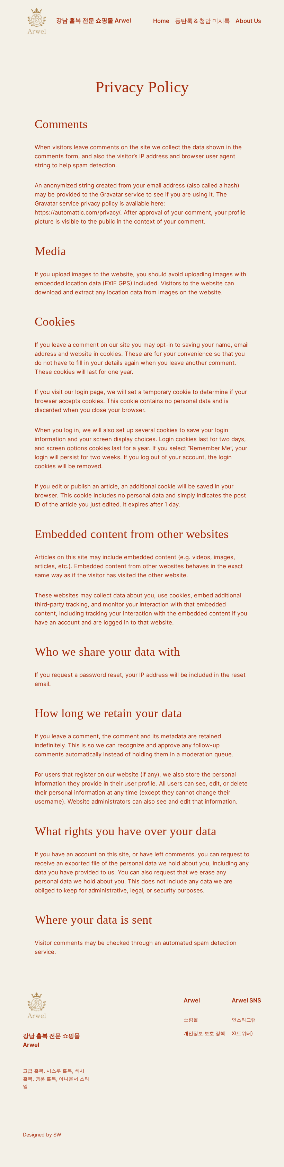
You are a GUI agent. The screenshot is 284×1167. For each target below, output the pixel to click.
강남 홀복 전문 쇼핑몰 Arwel (93, 20)
